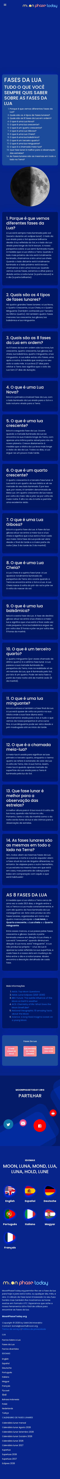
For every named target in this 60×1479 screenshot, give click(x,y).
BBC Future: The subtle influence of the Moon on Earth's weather (32, 999)
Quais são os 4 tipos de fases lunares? (30, 115)
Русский (5, 1390)
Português (7, 1372)
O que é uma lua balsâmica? (24, 137)
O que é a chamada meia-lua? (26, 146)
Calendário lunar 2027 (12, 1445)
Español (5, 1363)
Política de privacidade (34, 1329)
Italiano (5, 1377)
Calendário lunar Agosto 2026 (16, 1427)
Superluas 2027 (9, 1458)
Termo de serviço (11, 1329)
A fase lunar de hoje (11, 1051)
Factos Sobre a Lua (11, 1340)
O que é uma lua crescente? (24, 124)
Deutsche (7, 1368)
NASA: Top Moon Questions (26, 991)
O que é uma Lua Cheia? (22, 134)
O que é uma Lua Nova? (22, 121)
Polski (4, 1404)
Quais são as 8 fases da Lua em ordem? (30, 118)
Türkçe (5, 1413)
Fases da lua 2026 (48, 1049)
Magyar (5, 1381)
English (5, 1359)
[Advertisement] (30, 40)
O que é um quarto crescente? (26, 127)
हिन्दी (4, 1395)
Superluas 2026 (9, 1454)
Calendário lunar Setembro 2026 (18, 1431)
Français (6, 1386)
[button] (10, 5)
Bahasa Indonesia (10, 1399)
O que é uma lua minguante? (25, 143)
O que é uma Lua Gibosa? (23, 130)
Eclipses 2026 (8, 1463)
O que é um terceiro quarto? (24, 140)
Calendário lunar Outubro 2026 (17, 1436)
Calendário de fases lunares (30, 1051)
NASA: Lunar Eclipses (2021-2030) (28, 994)
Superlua (6, 1449)
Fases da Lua (8, 1344)
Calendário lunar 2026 (12, 1440)
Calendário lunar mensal (14, 1422)
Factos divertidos (10, 1349)
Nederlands (7, 1408)
